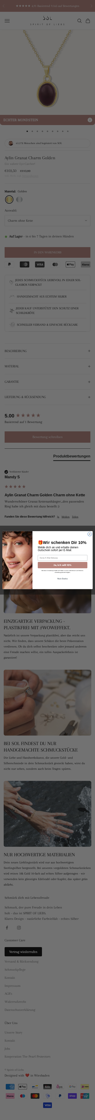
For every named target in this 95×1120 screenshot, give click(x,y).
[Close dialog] (90, 534)
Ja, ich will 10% (62, 565)
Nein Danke (62, 579)
